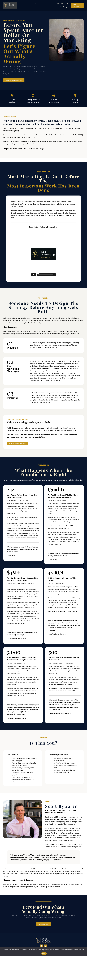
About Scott (39, 4)
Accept (44, 953)
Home (30, 4)
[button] (68, 7)
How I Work (50, 4)
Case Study (63, 7)
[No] (85, 951)
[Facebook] (41, 946)
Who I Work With (62, 4)
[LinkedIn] (45, 946)
